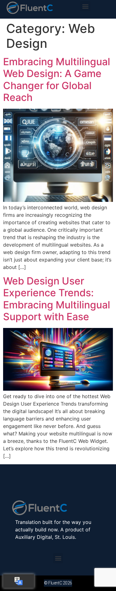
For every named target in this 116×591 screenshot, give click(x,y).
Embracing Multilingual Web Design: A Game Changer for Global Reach (56, 79)
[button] (85, 6)
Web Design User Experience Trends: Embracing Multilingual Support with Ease (56, 299)
